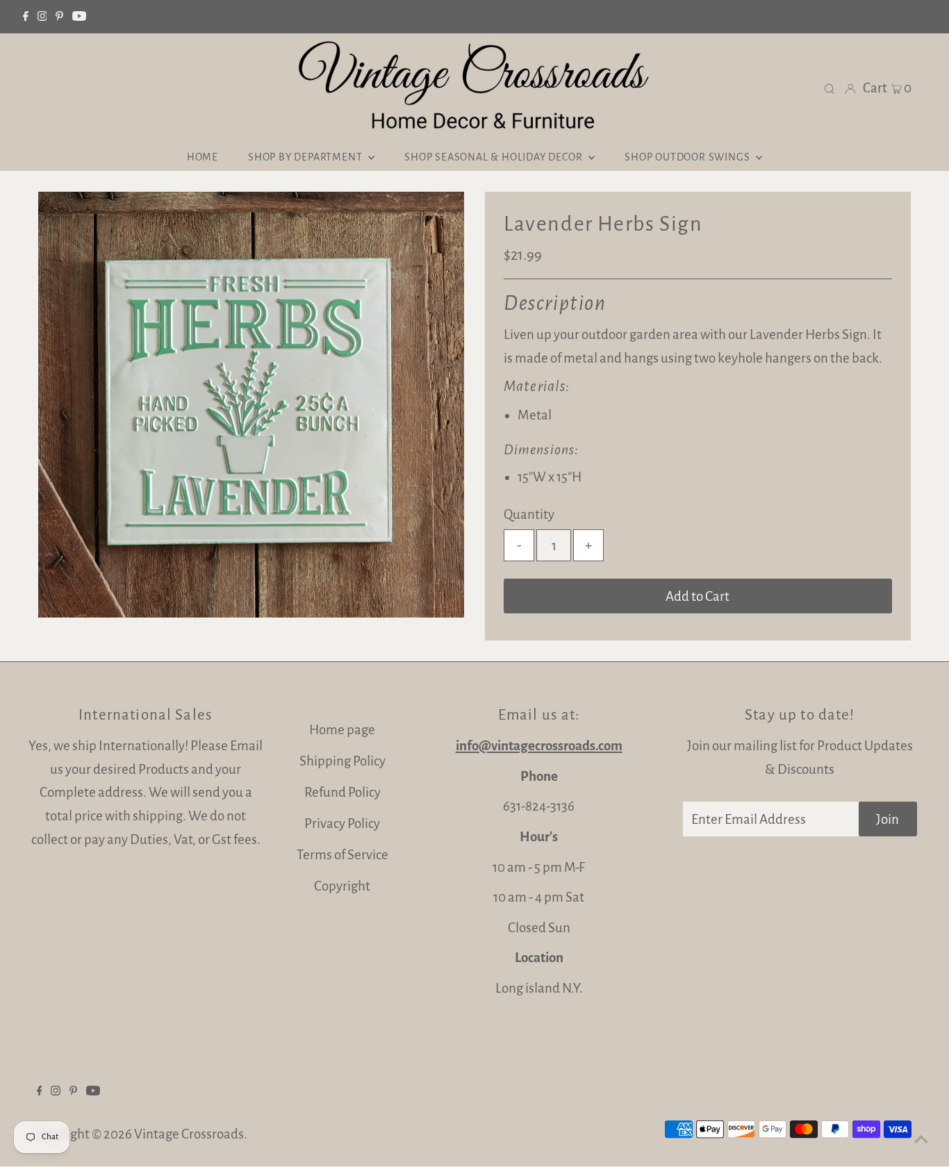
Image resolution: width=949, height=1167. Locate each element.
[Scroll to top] (921, 1139)
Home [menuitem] (202, 157)
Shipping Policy (342, 761)
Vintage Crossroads (189, 1134)
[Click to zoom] (442, 214)
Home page (342, 729)
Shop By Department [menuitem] (306, 157)
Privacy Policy (342, 823)
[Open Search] (829, 88)
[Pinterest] (59, 16)
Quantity (529, 514)
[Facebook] (25, 16)
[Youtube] (79, 16)
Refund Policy (342, 792)
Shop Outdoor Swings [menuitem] (688, 157)
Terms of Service (342, 854)
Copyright (342, 886)
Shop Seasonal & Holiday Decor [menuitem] (494, 157)
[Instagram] (42, 16)
